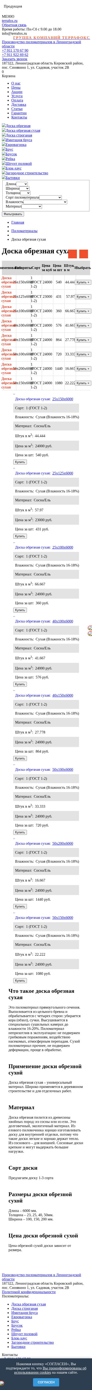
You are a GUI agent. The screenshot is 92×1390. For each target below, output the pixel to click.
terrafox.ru (9, 21)
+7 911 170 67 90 (15, 50)
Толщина (13, 193)
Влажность (14, 202)
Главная (17, 222)
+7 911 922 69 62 (15, 55)
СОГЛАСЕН (46, 1382)
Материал (13, 206)
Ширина (12, 188)
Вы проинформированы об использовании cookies (50, 1370)
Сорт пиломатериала (22, 197)
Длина (11, 184)
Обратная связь (14, 25)
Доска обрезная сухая (9, 282)
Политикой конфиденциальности (29, 1292)
